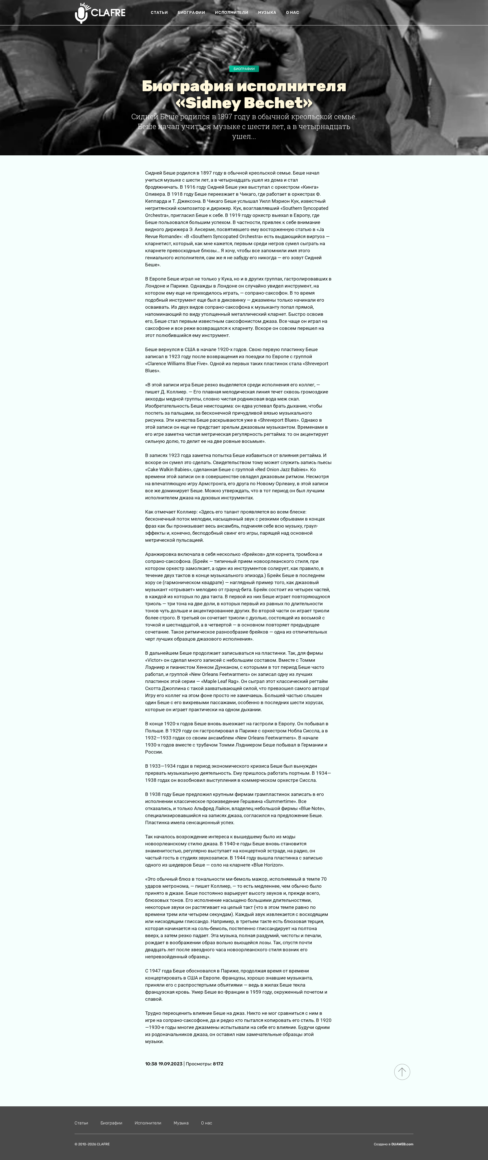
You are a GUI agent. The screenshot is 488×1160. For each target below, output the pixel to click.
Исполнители (232, 12)
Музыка (267, 12)
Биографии (191, 12)
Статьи (159, 12)
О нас (292, 12)
